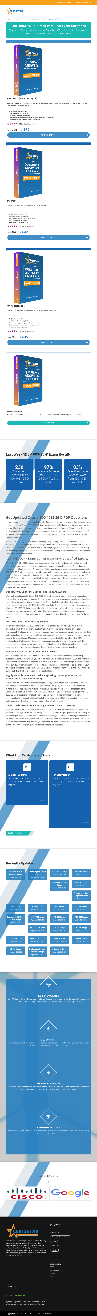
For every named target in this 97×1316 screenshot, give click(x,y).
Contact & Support (64, 2)
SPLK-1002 (55, 1246)
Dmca (53, 1277)
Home (8, 19)
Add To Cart (47, 135)
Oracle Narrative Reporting (33, 19)
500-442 (54, 1232)
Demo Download (47, 423)
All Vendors (55, 1271)
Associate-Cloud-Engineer (61, 1237)
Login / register (82, 2)
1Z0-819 (54, 1250)
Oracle (16, 19)
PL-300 (54, 1241)
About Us (54, 1274)
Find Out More (14, 833)
